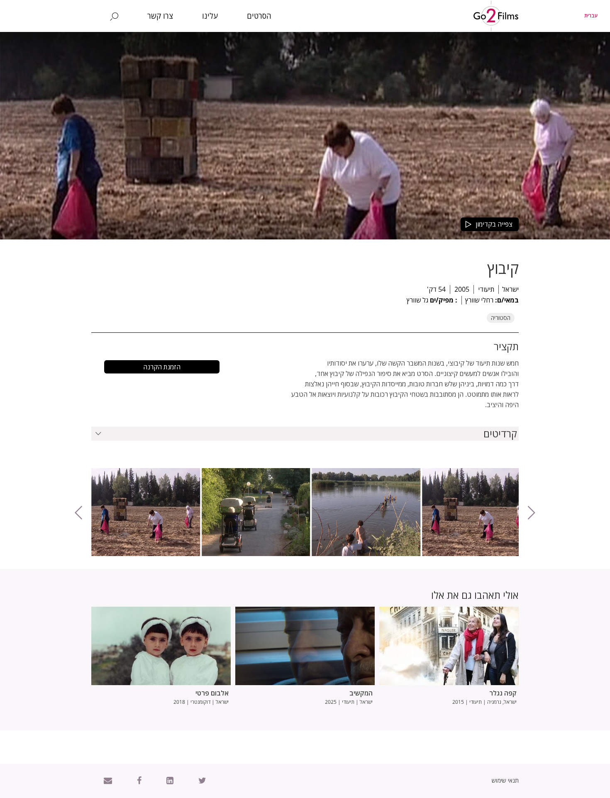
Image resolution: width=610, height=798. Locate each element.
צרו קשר (160, 16)
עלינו (210, 16)
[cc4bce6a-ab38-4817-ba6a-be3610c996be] (366, 512)
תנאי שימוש (505, 780)
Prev (98, 550)
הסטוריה (500, 318)
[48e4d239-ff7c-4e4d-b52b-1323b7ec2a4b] (256, 512)
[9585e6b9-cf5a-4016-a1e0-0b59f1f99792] (145, 512)
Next (551, 550)
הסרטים (259, 16)
